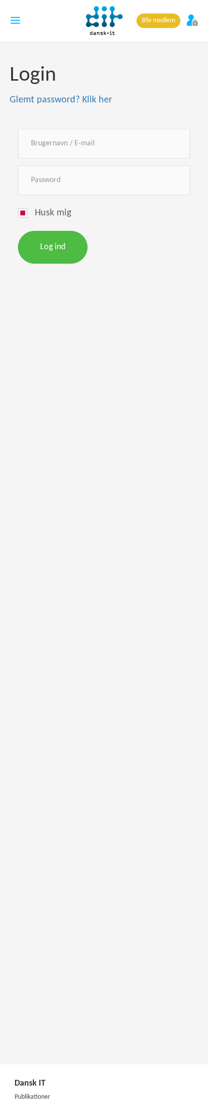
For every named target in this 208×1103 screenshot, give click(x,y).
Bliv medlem (158, 20)
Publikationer (32, 1097)
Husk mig (53, 213)
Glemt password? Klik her (61, 100)
